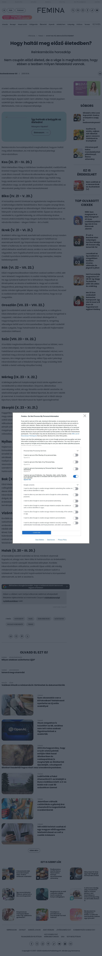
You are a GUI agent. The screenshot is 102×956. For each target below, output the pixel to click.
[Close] (85, 416)
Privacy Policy (62, 539)
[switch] (75, 455)
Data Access (51, 539)
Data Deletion (39, 539)
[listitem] (51, 451)
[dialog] (51, 478)
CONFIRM (36, 532)
